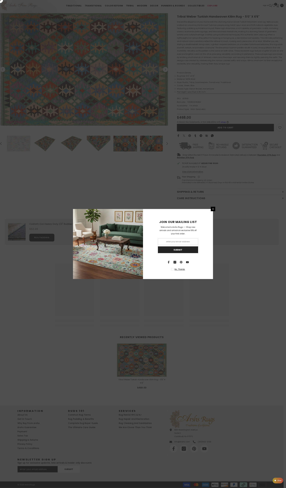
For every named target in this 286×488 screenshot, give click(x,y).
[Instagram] (175, 262)
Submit (178, 249)
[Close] (213, 209)
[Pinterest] (181, 262)
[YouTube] (187, 262)
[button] (278, 480)
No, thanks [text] (180, 269)
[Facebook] (168, 262)
